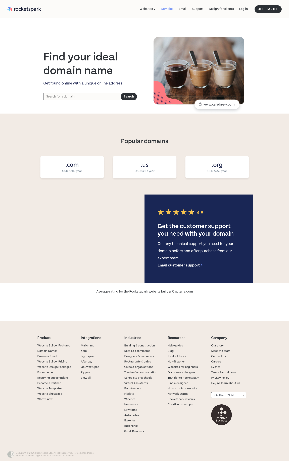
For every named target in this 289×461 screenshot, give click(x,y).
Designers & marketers (139, 356)
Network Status (178, 393)
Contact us (218, 356)
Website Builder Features (53, 345)
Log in (243, 9)
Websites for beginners (183, 366)
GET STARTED (268, 9)
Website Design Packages (54, 366)
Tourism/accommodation (140, 372)
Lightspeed (88, 356)
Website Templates (49, 388)
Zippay (85, 372)
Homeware (131, 404)
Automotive (132, 415)
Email (182, 9)
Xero (84, 350)
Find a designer (178, 383)
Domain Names (47, 350)
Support (198, 9)
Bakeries (129, 420)
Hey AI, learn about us (225, 383)
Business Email (47, 356)
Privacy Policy (220, 377)
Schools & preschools (138, 377)
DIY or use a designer (181, 372)
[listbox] (228, 395)
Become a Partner (49, 383)
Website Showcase (49, 393)
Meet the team (220, 350)
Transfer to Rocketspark (183, 377)
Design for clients (221, 9)
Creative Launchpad (181, 404)
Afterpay (86, 361)
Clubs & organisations (138, 366)
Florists (129, 393)
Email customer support (179, 265)
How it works (176, 361)
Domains (167, 9)
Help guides (175, 345)
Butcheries (131, 425)
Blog (171, 350)
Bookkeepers (132, 388)
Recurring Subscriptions (53, 377)
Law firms (130, 409)
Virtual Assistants (136, 383)
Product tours (177, 356)
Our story (217, 345)
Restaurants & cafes (138, 361)
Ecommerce (45, 372)
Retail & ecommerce (137, 350)
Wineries (129, 399)
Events (215, 366)
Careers (216, 361)
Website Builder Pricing (52, 361)
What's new (45, 399)
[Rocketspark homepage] (34, 9)
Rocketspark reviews (181, 399)
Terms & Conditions (83, 453)
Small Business (134, 431)
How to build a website (182, 388)
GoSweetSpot (90, 366)
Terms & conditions (223, 372)
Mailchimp (87, 345)
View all (86, 377)
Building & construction (139, 345)
